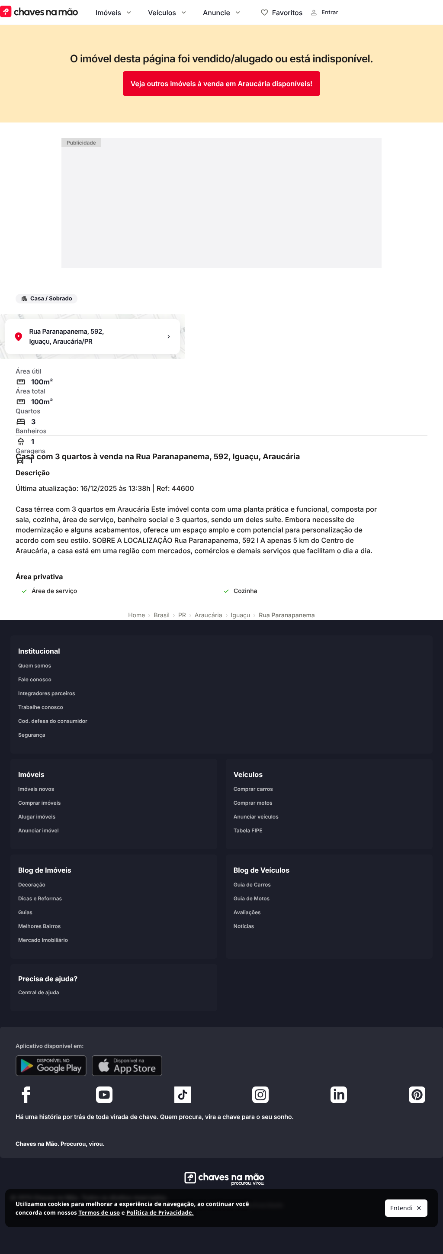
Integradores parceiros (46, 693)
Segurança (31, 735)
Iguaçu (240, 615)
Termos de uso (99, 1212)
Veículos (162, 12)
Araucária (208, 615)
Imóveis (108, 12)
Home (136, 615)
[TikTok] (182, 1096)
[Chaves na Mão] (39, 12)
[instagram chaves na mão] (260, 1096)
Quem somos (34, 665)
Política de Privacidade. (159, 1212)
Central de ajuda (38, 992)
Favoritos (287, 12)
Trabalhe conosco (40, 707)
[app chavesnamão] (51, 1065)
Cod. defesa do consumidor (52, 721)
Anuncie (216, 12)
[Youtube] (104, 1096)
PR (182, 615)
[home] (221, 1178)
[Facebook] (26, 1096)
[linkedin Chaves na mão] (338, 1096)
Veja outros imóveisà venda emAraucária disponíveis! (221, 83)
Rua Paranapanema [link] (287, 615)
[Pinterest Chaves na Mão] (417, 1096)
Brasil (161, 615)
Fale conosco (34, 679)
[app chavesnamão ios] (127, 1065)
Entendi (401, 1208)
